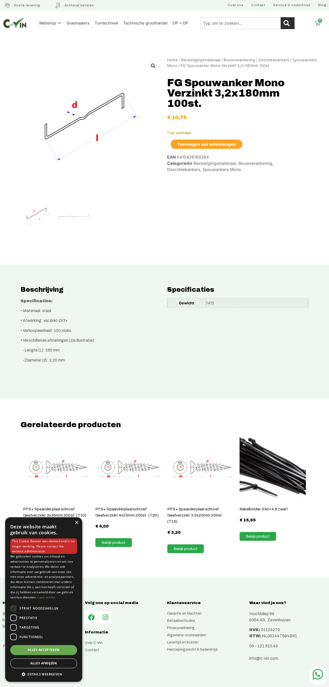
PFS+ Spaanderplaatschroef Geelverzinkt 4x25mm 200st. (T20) (127, 512)
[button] (153, 66)
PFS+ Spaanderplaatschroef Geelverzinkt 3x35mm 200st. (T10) (54, 512)
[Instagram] (105, 617)
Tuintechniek (106, 23)
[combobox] (240, 23)
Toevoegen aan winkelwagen (206, 144)
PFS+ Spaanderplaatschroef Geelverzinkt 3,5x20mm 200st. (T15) (195, 515)
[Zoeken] (288, 23)
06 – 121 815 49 (263, 646)
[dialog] (43, 599)
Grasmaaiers (78, 23)
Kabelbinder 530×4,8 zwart (264, 509)
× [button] (76, 523)
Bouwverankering (239, 60)
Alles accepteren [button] (43, 650)
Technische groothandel (145, 23)
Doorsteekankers (273, 60)
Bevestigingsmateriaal (200, 60)
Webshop (47, 23)
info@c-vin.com (263, 658)
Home (172, 60)
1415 (210, 303)
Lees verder (46, 597)
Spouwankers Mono (222, 169)
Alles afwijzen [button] (43, 663)
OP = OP (180, 23)
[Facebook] (91, 617)
